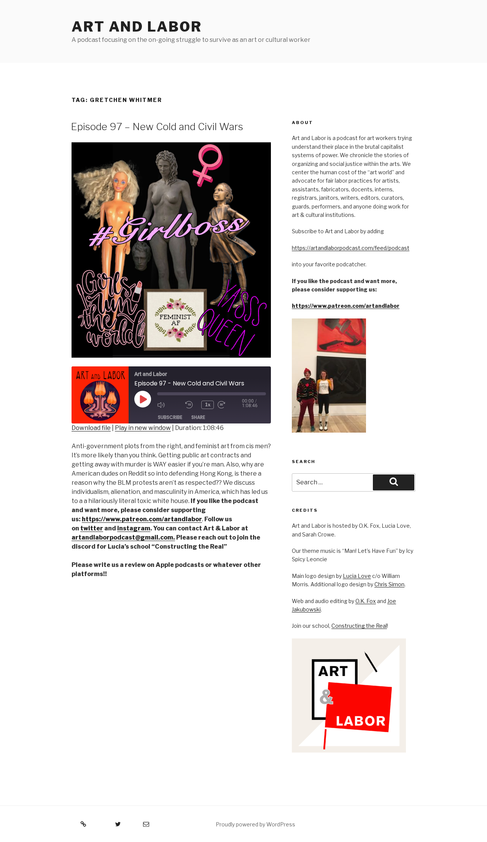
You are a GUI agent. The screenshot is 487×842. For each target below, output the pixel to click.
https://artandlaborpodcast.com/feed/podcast (350, 248)
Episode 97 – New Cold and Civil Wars (157, 126)
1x (207, 404)
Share (198, 417)
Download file (91, 427)
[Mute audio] (169, 405)
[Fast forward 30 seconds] (230, 405)
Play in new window (143, 427)
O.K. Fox (365, 601)
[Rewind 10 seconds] (191, 405)
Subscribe (170, 417)
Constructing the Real (359, 625)
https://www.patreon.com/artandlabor (345, 305)
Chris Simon (389, 584)
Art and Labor (137, 26)
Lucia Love (357, 576)
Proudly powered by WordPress (255, 824)
